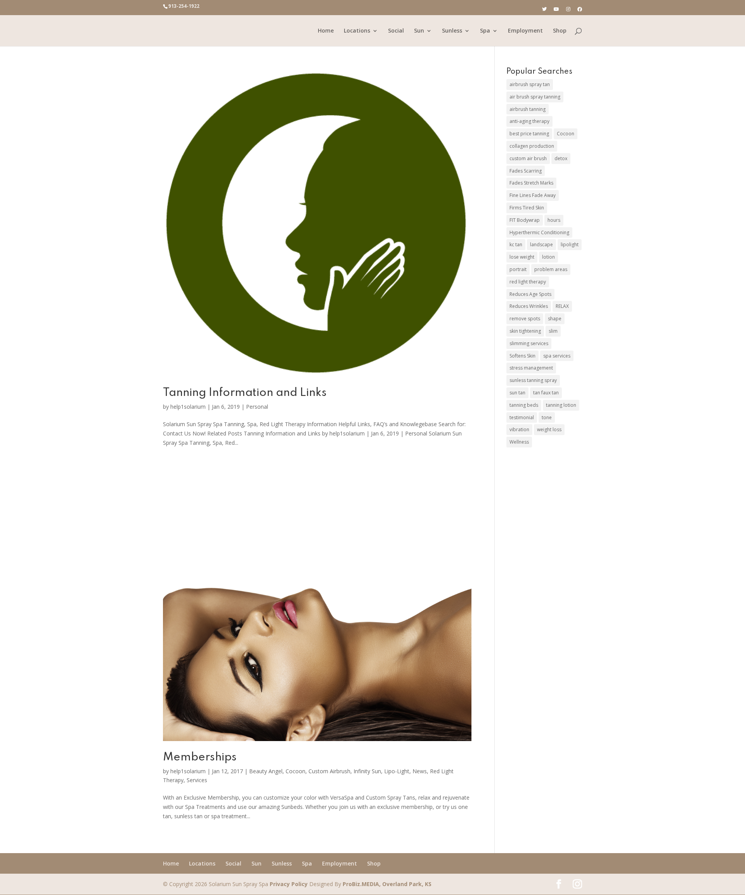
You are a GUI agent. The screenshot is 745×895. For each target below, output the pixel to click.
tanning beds (523, 405)
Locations (357, 31)
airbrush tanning (527, 109)
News (419, 771)
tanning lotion (561, 405)
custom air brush (528, 158)
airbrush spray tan (529, 84)
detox (560, 158)
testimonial (521, 417)
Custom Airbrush (329, 771)
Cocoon (295, 771)
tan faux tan (546, 392)
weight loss (549, 429)
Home (326, 31)
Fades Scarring (525, 171)
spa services (556, 355)
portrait (518, 269)
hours (553, 220)
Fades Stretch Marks (531, 183)
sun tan (517, 392)
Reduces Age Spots (530, 294)
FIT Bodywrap (524, 220)
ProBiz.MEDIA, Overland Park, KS (387, 884)
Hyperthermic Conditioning (539, 232)
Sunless (452, 31)
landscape (541, 244)
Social (396, 31)
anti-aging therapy (529, 121)
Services (197, 780)
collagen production (531, 146)
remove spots (524, 318)
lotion (548, 257)
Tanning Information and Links (245, 393)
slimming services (528, 343)
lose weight (521, 257)
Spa (485, 31)
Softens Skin (522, 355)
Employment (525, 31)
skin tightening (525, 331)
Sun (419, 31)
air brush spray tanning (534, 96)
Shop (560, 31)
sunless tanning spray (533, 380)
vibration (519, 429)
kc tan (515, 244)
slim (553, 331)
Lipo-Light (396, 771)
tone (547, 417)
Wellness (519, 442)
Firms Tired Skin (526, 207)
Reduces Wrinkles (528, 306)
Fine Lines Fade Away (532, 195)
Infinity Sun (367, 771)
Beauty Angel (265, 771)
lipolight (570, 244)
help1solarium (188, 406)
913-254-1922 (183, 6)
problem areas (550, 269)
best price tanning (529, 133)
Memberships (200, 757)
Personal (257, 406)
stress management (531, 368)
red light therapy (527, 281)
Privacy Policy (289, 884)
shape (554, 318)
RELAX (562, 306)
